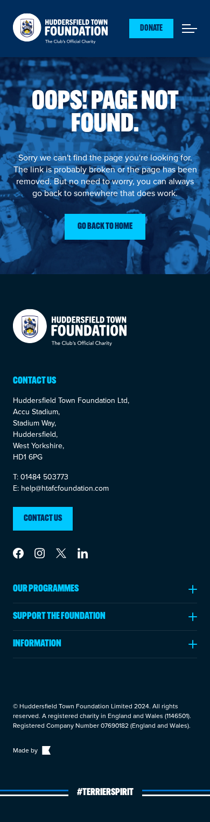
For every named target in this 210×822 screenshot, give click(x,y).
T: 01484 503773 (40, 476)
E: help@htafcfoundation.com (61, 488)
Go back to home (105, 226)
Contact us (43, 518)
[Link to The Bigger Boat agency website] (45, 750)
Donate (151, 28)
